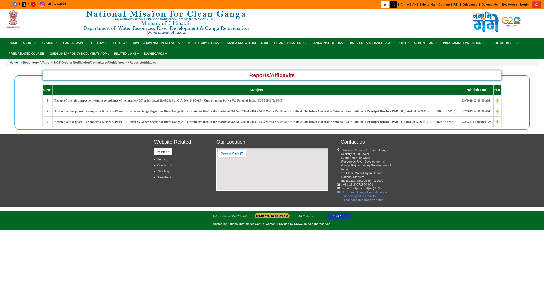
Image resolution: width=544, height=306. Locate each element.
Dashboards (154, 53)
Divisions (48, 43)
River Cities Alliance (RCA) (371, 43)
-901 (370, 184)
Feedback (164, 177)
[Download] (486, 21)
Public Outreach (503, 43)
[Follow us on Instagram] (42, 4)
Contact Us (164, 165)
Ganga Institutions (327, 43)
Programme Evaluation (462, 43)
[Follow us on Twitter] (24, 4)
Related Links (125, 53)
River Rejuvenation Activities (157, 43)
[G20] (511, 21)
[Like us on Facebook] (15, 4)
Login (524, 4)
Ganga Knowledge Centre (248, 43)
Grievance (470, 4)
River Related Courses (26, 53)
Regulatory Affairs (204, 43)
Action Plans (425, 43)
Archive (162, 159)
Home (13, 43)
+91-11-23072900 (355, 184)
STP (402, 43)
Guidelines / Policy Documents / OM (79, 53)
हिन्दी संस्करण (509, 4)
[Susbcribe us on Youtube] (33, 4)
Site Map (164, 171)
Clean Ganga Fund (289, 43)
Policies (162, 151)
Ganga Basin (73, 43)
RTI (455, 4)
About (28, 43)
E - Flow (98, 43)
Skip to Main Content (434, 4)
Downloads (490, 4)
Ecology (119, 43)
